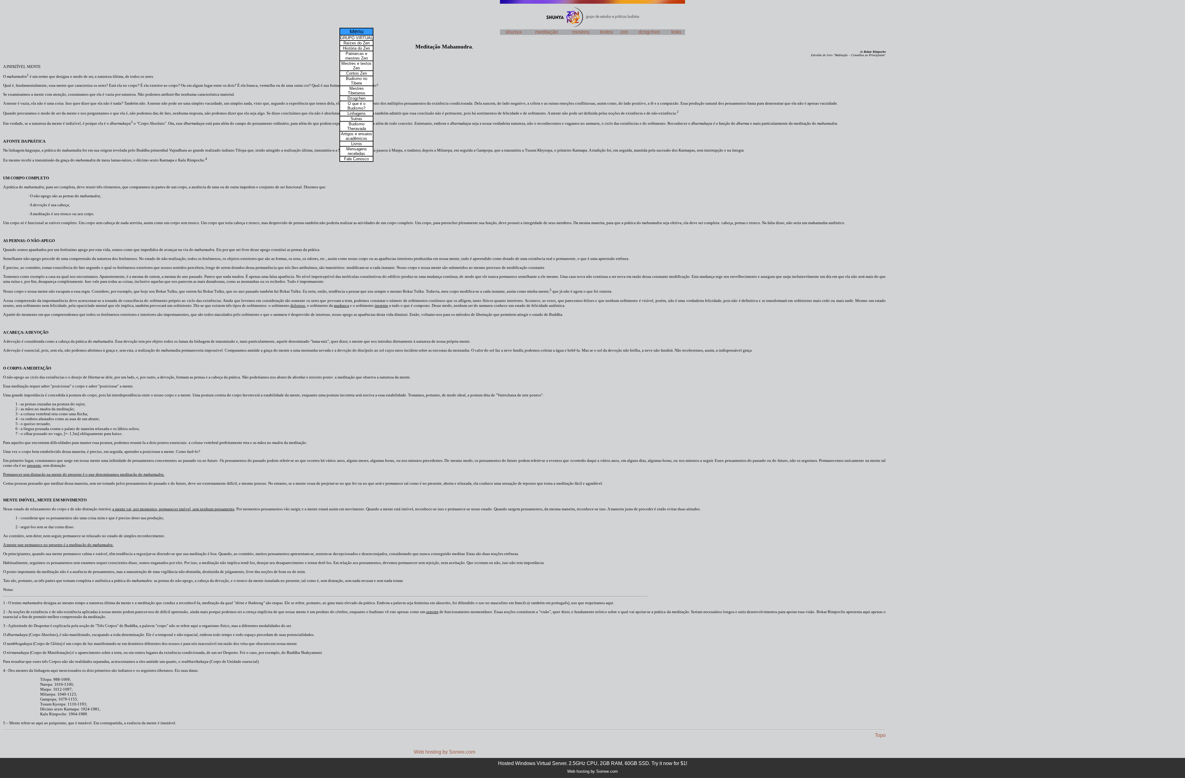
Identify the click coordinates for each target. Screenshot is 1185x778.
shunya (513, 32)
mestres (580, 32)
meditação (546, 32)
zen (624, 32)
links (676, 32)
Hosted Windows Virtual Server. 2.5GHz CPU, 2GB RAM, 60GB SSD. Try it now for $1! (592, 763)
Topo (880, 735)
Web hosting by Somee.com (444, 752)
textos (606, 32)
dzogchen (649, 32)
